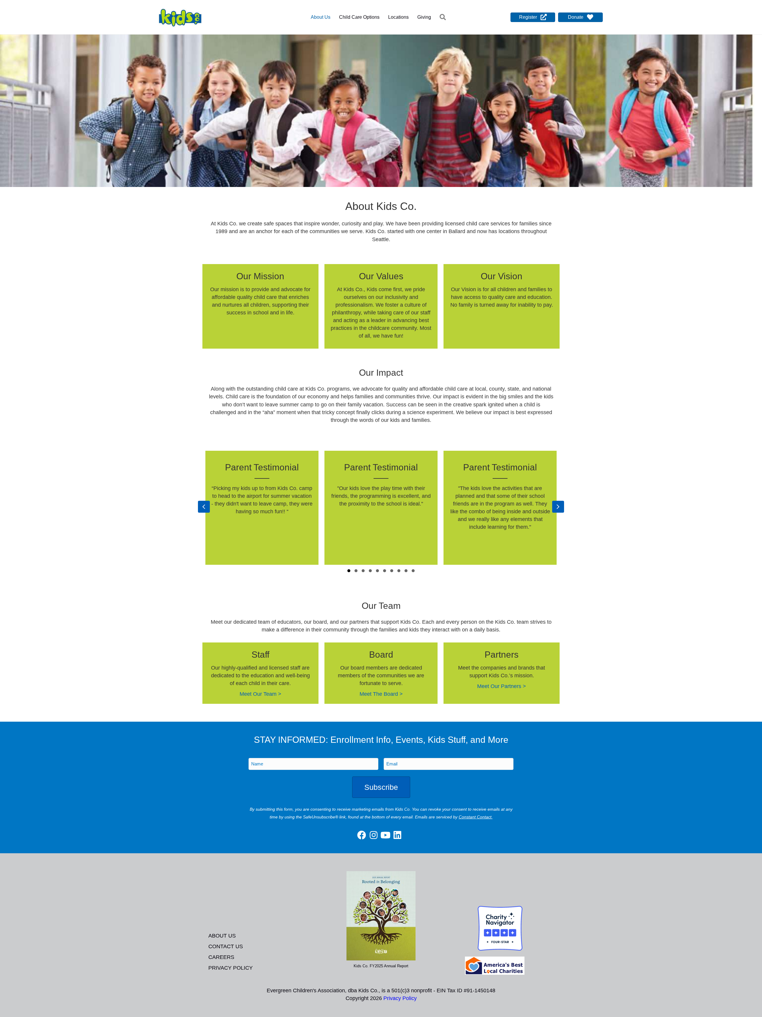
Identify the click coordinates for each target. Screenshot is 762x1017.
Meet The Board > (381, 694)
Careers (221, 957)
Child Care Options (359, 17)
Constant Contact (475, 817)
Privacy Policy (230, 968)
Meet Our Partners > (501, 686)
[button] (443, 17)
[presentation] (204, 507)
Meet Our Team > (260, 694)
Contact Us (225, 946)
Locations (398, 17)
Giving (424, 17)
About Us (320, 17)
